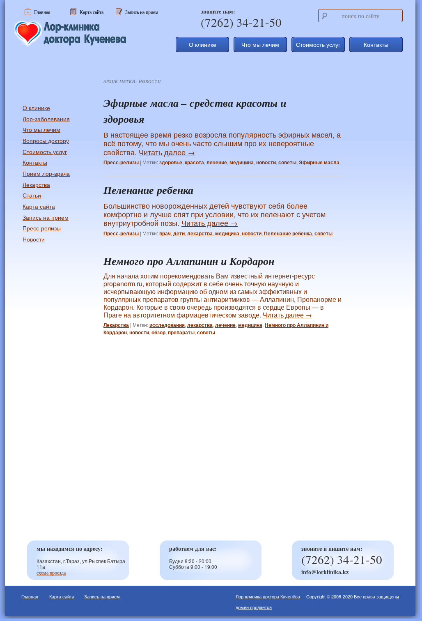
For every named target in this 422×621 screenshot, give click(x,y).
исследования (167, 325)
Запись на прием (46, 217)
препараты (181, 332)
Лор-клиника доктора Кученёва (268, 596)
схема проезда (51, 572)
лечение (216, 162)
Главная (29, 596)
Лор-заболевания (46, 119)
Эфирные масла (319, 162)
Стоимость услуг (318, 44)
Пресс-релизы (121, 162)
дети (179, 233)
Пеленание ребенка (148, 189)
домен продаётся (254, 607)
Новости (34, 239)
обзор (158, 332)
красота (194, 162)
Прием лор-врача (46, 173)
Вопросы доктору (46, 140)
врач (165, 233)
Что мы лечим (260, 44)
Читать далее (167, 152)
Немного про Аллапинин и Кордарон (188, 260)
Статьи (32, 195)
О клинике (202, 44)
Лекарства (116, 325)
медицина (241, 162)
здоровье (170, 162)
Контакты (376, 44)
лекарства (200, 233)
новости (266, 162)
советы (287, 162)
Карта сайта (39, 206)
